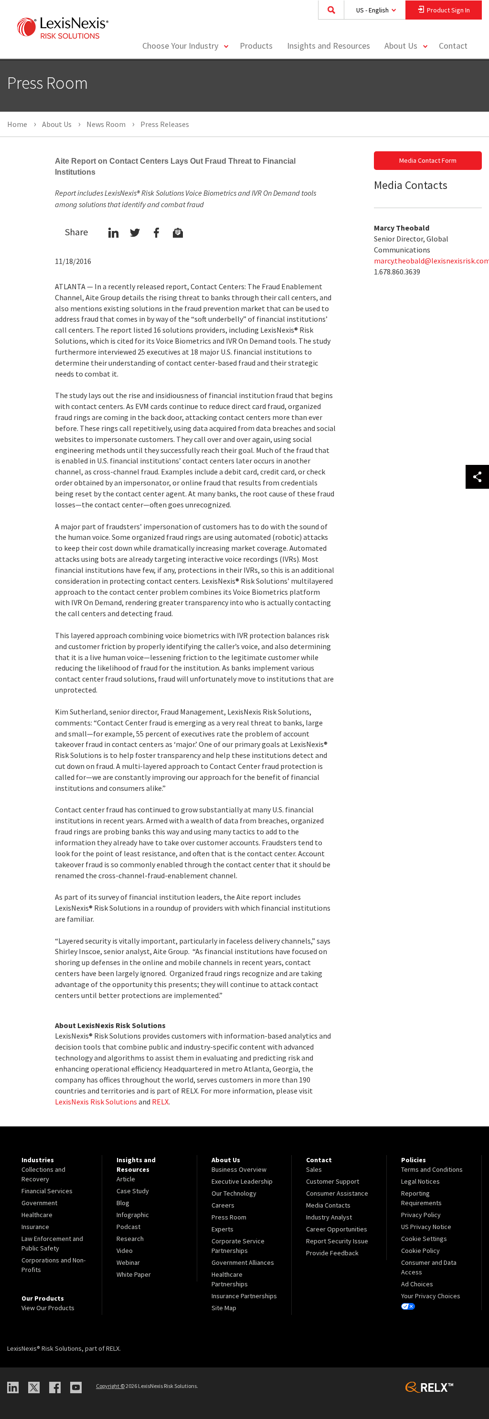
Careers (223, 1205)
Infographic (133, 1214)
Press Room (229, 1217)
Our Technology (234, 1193)
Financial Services (47, 1191)
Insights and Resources (328, 45)
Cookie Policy (420, 1250)
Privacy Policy (421, 1214)
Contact (453, 45)
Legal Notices (420, 1181)
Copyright (110, 1385)
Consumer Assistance (337, 1193)
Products (256, 45)
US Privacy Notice (426, 1226)
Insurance (35, 1226)
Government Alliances (243, 1262)
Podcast (128, 1226)
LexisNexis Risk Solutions (96, 1101)
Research (130, 1238)
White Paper (134, 1274)
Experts (223, 1229)
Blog (123, 1202)
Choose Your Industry (180, 45)
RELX (160, 1101)
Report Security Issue (337, 1241)
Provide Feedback (332, 1253)
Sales (314, 1169)
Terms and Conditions (432, 1169)
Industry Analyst (329, 1217)
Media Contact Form (428, 160)
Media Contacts (328, 1205)
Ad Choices (417, 1284)
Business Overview (239, 1169)
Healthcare (37, 1214)
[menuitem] (256, 46)
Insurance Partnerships (244, 1296)
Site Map (224, 1307)
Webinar (128, 1262)
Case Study (133, 1191)
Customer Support (332, 1181)
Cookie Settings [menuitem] (424, 1238)
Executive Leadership (242, 1181)
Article (126, 1179)
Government (39, 1202)
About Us (400, 45)
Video (125, 1250)
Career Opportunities (336, 1229)
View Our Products (47, 1307)
